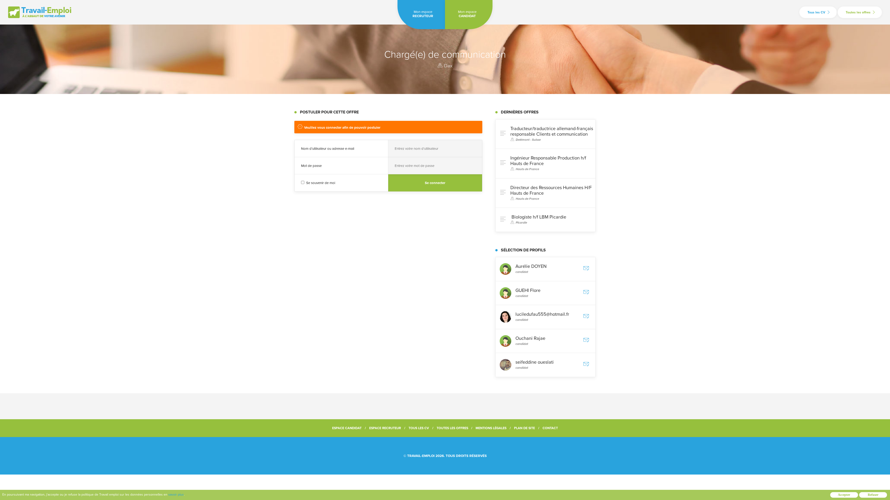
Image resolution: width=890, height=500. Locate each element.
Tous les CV (816, 12)
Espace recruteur (385, 428)
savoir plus (176, 495)
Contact (550, 428)
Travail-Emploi (421, 456)
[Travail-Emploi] (39, 12)
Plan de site (524, 428)
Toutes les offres (858, 12)
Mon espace (423, 14)
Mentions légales (491, 428)
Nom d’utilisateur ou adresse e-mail (327, 149)
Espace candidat (347, 428)
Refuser (873, 495)
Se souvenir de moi (320, 183)
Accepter (844, 495)
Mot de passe (311, 166)
